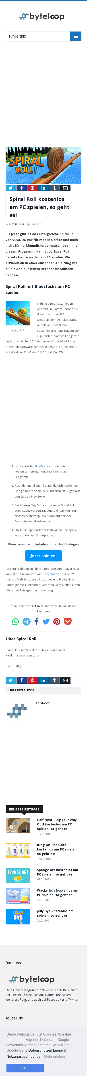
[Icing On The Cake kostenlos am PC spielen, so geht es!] (19, 857)
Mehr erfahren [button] (55, 1056)
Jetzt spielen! (44, 555)
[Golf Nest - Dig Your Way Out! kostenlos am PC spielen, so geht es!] (19, 832)
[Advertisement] (43, 96)
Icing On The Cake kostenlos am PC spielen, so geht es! (57, 849)
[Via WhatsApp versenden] (15, 622)
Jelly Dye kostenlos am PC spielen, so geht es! (58, 913)
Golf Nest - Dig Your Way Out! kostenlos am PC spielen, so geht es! (57, 824)
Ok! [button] (25, 1068)
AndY (70, 574)
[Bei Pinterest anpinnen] (56, 622)
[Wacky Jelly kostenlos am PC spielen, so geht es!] (19, 903)
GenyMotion (50, 574)
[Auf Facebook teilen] (36, 622)
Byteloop (18, 224)
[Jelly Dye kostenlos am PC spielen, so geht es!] (19, 923)
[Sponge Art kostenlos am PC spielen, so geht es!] (19, 882)
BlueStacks (42, 466)
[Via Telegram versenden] (27, 622)
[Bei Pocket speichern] (68, 622)
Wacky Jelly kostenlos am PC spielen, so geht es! (57, 892)
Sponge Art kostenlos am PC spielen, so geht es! (57, 872)
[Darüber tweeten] (46, 622)
